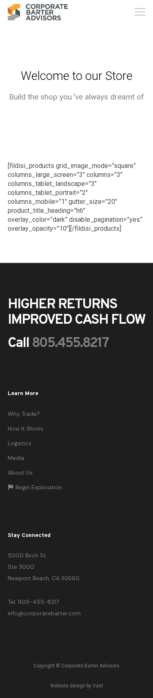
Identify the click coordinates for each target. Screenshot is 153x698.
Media (16, 458)
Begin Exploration (39, 487)
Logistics (19, 443)
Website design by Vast (76, 686)
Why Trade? (24, 413)
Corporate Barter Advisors (90, 666)
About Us (20, 472)
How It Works (25, 428)
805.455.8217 (70, 343)
